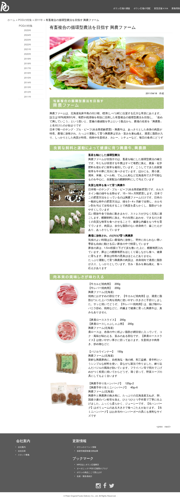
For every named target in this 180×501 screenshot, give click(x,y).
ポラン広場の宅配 (142, 8)
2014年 (27, 82)
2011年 (39, 20)
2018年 (27, 63)
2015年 (27, 77)
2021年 (27, 49)
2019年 (27, 58)
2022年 (27, 44)
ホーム (11, 20)
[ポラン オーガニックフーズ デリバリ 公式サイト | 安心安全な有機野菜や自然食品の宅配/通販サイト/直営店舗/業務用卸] (21, 6)
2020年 (27, 53)
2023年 (27, 39)
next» (168, 426)
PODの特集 (25, 20)
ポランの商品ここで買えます (89, 472)
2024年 (27, 34)
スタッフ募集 (24, 454)
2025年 (27, 30)
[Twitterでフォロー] (110, 485)
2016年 (27, 72)
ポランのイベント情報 (86, 446)
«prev (159, 426)
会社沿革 (22, 450)
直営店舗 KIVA (161, 8)
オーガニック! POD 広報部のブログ (92, 468)
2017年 (27, 68)
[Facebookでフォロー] (104, 485)
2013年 (27, 87)
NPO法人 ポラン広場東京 (88, 464)
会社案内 (22, 446)
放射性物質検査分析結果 (87, 450)
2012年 (27, 91)
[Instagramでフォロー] (97, 485)
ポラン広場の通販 (121, 8)
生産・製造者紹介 (84, 476)
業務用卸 (176, 8)
